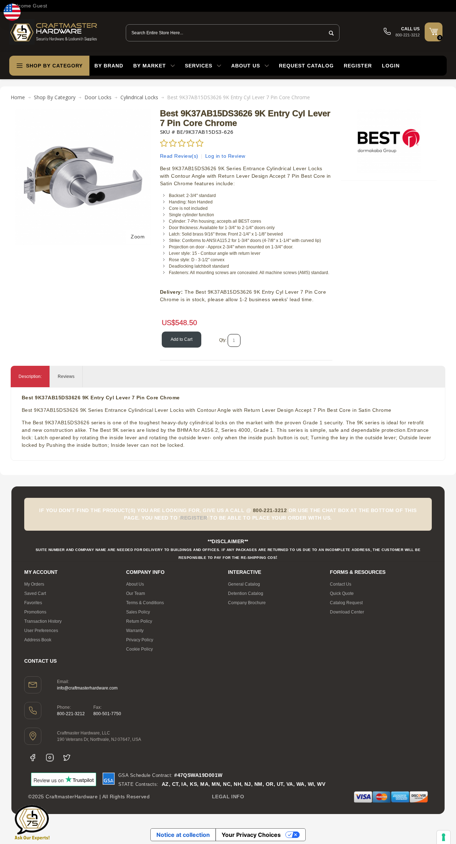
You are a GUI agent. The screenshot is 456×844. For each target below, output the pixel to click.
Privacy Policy (139, 639)
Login (391, 66)
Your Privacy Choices (251, 834)
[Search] (329, 32)
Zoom (138, 236)
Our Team (135, 593)
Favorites (33, 602)
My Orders (34, 584)
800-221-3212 (71, 713)
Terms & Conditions (145, 602)
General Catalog (244, 584)
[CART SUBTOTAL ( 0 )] (433, 31)
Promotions (35, 612)
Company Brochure (247, 602)
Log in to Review (225, 156)
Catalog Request (346, 602)
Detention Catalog (245, 593)
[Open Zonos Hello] (12, 12)
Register (358, 66)
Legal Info (228, 796)
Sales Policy (138, 612)
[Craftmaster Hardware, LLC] (53, 32)
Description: (30, 376)
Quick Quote (342, 593)
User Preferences (41, 630)
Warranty (135, 630)
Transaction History (43, 621)
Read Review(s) (179, 156)
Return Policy (139, 621)
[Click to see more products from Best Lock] (388, 141)
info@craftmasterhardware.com (87, 688)
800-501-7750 (107, 713)
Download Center (347, 612)
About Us (135, 584)
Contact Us (340, 584)
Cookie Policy (139, 649)
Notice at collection (183, 834)
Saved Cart (35, 593)
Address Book (37, 639)
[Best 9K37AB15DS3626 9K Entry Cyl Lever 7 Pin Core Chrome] (83, 112)
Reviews (66, 376)
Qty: (223, 340)
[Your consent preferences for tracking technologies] (443, 837)
